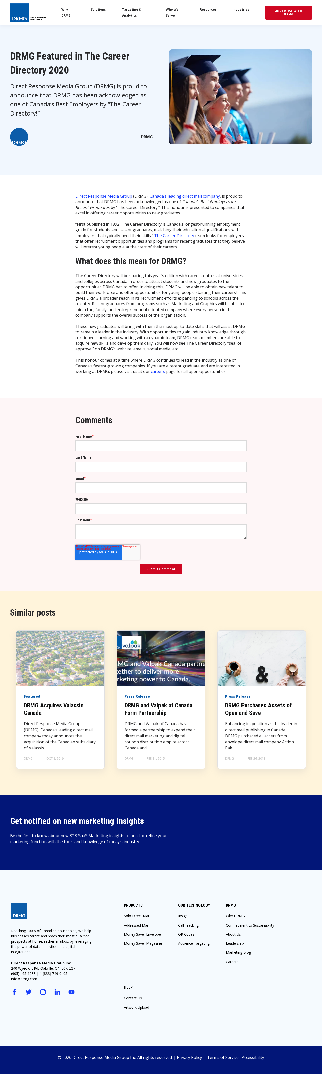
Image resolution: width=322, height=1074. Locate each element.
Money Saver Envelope (142, 934)
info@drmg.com (24, 978)
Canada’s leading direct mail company (185, 196)
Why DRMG (235, 916)
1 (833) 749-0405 (53, 973)
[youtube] (71, 992)
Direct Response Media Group (103, 196)
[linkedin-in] (57, 992)
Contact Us (133, 998)
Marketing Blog (238, 952)
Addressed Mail (136, 925)
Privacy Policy (192, 1057)
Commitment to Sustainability (250, 925)
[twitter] (28, 992)
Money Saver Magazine (143, 943)
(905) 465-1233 (23, 973)
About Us (233, 934)
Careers (232, 962)
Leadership (235, 943)
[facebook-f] (14, 992)
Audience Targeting (194, 943)
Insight (183, 916)
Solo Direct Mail (137, 916)
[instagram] (43, 992)
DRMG (147, 137)
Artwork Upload (136, 1007)
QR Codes (186, 934)
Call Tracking (188, 925)
